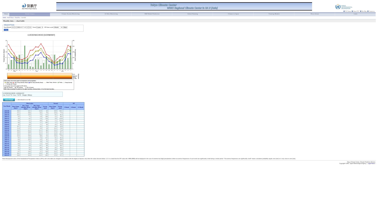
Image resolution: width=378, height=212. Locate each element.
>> (30, 27)
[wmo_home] (344, 9)
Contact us (372, 11)
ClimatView (17, 17)
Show (65, 27)
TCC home (348, 11)
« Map (6, 30)
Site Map (364, 11)
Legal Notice (371, 163)
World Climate (10, 17)
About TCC (356, 11)
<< (13, 27)
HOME (4, 17)
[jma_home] (29, 9)
